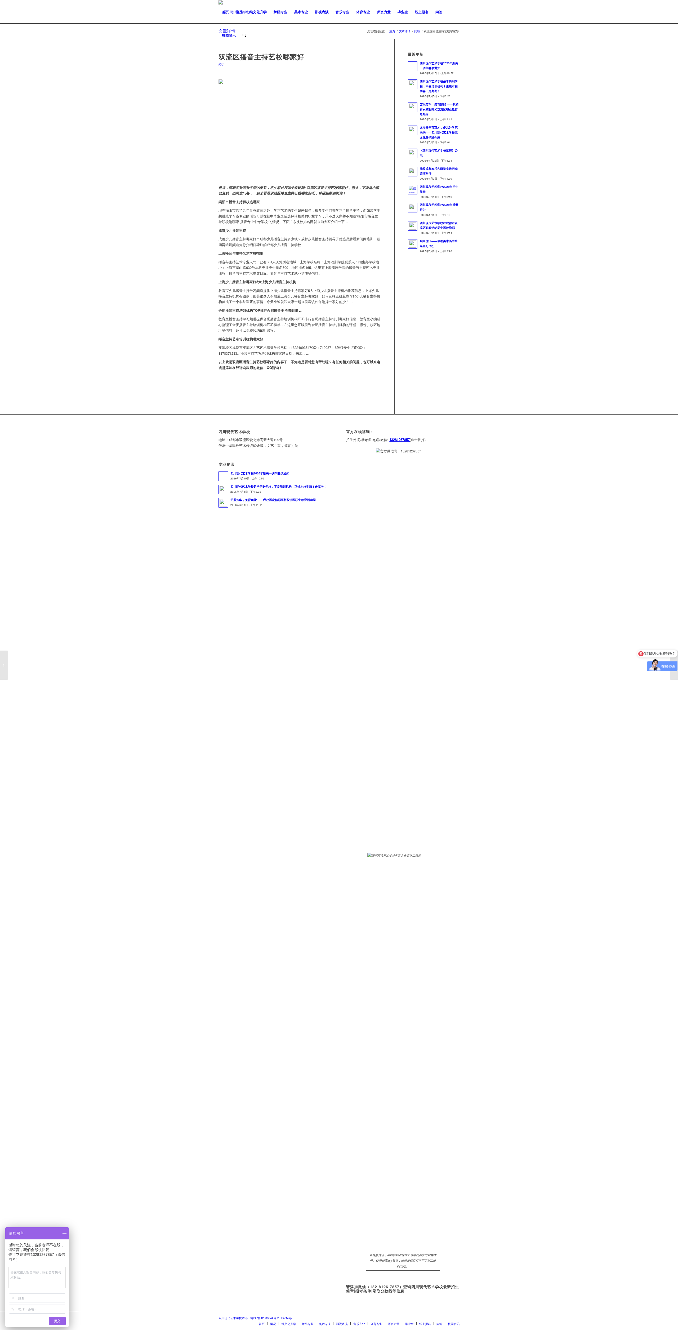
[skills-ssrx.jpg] (299, 129)
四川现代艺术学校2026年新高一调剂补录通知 (259, 473)
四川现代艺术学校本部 (233, 1318)
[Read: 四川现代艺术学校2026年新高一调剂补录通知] (412, 66)
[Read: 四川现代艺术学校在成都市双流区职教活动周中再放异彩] (412, 226)
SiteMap (286, 1318)
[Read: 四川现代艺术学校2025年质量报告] (412, 207)
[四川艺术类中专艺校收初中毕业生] (4, 665)
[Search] (244, 35)
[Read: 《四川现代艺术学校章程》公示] (412, 153)
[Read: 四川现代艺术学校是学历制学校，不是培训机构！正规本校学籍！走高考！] (412, 84)
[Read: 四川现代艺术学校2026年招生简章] (412, 189)
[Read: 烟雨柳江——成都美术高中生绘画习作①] (412, 244)
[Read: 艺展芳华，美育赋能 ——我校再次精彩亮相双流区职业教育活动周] (412, 107)
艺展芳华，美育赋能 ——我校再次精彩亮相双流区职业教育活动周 (439, 109)
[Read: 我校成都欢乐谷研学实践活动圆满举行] (412, 171)
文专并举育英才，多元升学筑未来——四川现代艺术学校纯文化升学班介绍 (439, 132)
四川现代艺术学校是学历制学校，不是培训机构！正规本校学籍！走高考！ (439, 86)
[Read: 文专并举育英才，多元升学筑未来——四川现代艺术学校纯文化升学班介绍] (412, 130)
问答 (221, 64)
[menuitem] (225, 12)
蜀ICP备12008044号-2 (264, 1318)
